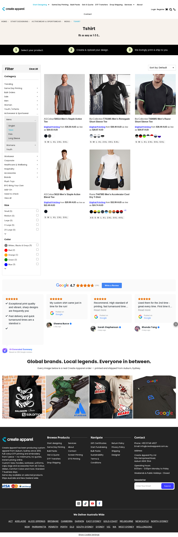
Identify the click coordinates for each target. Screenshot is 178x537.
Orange (11, 255)
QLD (72, 526)
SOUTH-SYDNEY (84, 526)
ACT (10, 521)
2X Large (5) (9, 230)
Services (72, 443)
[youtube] (92, 503)
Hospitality (9, 168)
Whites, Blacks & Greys (18, 245)
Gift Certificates (98, 443)
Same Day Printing (13, 88)
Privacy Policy (118, 447)
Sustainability (97, 454)
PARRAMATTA (39, 526)
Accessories (10, 173)
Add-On (8, 189)
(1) (13, 255)
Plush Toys (9, 181)
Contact (72, 451)
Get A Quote (53, 454)
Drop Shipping (53, 462)
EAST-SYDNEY (93, 521)
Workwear (9, 156)
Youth (9, 149)
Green (11, 260)
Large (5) (8, 220)
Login (153, 9)
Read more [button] (100, 310)
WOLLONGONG (144, 526)
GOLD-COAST (110, 521)
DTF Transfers (53, 458)
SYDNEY (100, 526)
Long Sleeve (14, 138)
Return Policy (118, 443)
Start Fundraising (99, 447)
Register (160, 9)
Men (6, 100)
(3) (11, 264)
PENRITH (53, 526)
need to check (11, 193)
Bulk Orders (9, 92)
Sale (6, 96)
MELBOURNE (126, 521)
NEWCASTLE (142, 521)
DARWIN (79, 521)
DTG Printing (74, 458)
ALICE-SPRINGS (36, 521)
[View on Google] (49, 325)
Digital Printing (52, 126)
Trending (8, 84)
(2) (11, 250)
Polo (10, 134)
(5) (20, 245)
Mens (67, 22)
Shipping (116, 451)
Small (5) (8, 211)
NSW (27, 526)
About (71, 447)
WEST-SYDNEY (126, 526)
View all (7, 198)
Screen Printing (75, 454)
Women (8, 105)
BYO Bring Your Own (14, 185)
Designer (116, 454)
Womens (10, 145)
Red (10, 250)
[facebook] (99, 503)
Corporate (9, 160)
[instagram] (78, 503)
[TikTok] (85, 503)
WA (114, 526)
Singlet (11, 125)
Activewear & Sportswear (46, 22)
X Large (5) (9, 225)
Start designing (19, 22)
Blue (10, 264)
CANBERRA (67, 521)
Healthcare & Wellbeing (15, 164)
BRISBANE (53, 521)
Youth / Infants (11, 109)
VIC (108, 526)
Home (4, 22)
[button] (41, 4)
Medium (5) (9, 216)
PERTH (63, 526)
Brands (7, 177)
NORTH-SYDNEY (159, 521)
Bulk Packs (52, 451)
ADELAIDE (20, 521)
